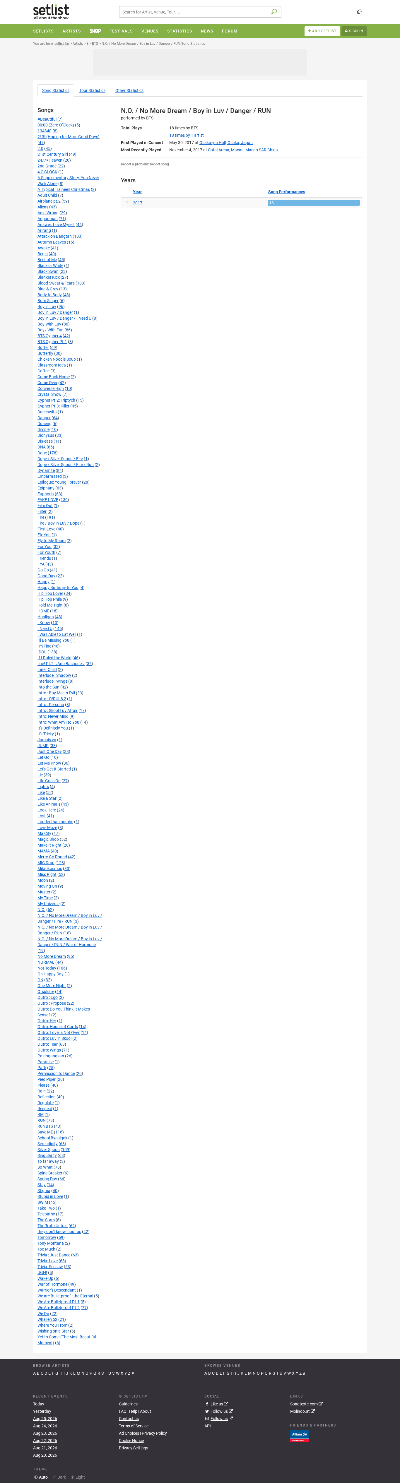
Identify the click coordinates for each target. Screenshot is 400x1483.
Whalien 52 (47, 1319)
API (207, 1426)
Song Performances (286, 191)
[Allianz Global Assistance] (299, 1435)
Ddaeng (44, 423)
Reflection (46, 1097)
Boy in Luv (46, 306)
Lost (41, 816)
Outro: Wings (49, 1050)
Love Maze (47, 827)
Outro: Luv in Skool (54, 1038)
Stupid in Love (50, 1196)
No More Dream (51, 956)
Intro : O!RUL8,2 (51, 698)
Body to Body (49, 294)
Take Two (46, 1208)
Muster (43, 892)
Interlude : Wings (52, 681)
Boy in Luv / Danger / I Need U (64, 318)
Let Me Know (49, 763)
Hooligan (45, 616)
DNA (41, 447)
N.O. (41, 909)
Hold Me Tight (50, 605)
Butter (43, 347)
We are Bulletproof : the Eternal (65, 1296)
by (186, 135)
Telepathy (46, 1214)
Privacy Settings (133, 1448)
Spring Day (47, 1179)
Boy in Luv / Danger (55, 312)
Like (41, 792)
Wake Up (45, 1278)
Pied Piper (46, 1079)
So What (45, 1167)
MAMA (43, 851)
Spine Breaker (49, 1173)
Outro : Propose (51, 1003)
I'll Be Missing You (53, 640)
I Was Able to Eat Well (56, 634)
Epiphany (45, 488)
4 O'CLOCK (47, 171)
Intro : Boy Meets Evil (56, 693)
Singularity (47, 1155)
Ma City (44, 833)
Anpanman (47, 218)
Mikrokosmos (49, 868)
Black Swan (48, 271)
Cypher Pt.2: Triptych (56, 400)
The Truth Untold (52, 1225)
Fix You (44, 534)
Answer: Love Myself (56, 224)
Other (129, 90)
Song (55, 90)
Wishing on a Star (53, 1331)
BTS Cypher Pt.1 (52, 341)
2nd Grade (47, 166)
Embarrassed (49, 476)
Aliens (42, 207)
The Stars (46, 1219)
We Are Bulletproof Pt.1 (58, 1301)
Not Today (46, 968)
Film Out (45, 505)
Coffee (43, 371)
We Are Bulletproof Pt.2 (58, 1307)
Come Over (47, 382)
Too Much (46, 1249)
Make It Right (49, 845)
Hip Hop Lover (50, 593)
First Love (46, 529)
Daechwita (47, 412)
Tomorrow (46, 1237)
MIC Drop (45, 862)
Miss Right (47, 874)
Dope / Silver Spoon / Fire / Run (65, 464)
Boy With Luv (49, 324)
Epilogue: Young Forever (59, 482)
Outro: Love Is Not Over (58, 1032)
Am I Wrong (48, 212)
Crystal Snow (49, 394)
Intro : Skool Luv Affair (57, 710)
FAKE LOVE (47, 499)
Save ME (45, 1132)
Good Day (46, 575)
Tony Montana (50, 1243)
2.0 (40, 148)
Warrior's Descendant (56, 1290)
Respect (44, 1108)
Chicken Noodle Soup (56, 359)
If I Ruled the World (54, 657)
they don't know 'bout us (59, 1231)
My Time (45, 897)
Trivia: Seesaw (50, 1266)
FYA (41, 564)
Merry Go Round (52, 856)
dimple (43, 429)
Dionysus (45, 435)
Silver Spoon (48, 1149)
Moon (42, 880)
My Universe (48, 903)
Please (43, 1085)
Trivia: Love (47, 1260)
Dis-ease (45, 441)
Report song (159, 164)
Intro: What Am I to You (58, 722)
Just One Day (49, 751)
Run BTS (45, 1126)
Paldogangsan (50, 1056)
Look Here (46, 810)
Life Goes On (49, 780)
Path (41, 1067)
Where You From (52, 1325)
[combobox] (200, 12)
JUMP (43, 745)
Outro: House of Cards (57, 1026)
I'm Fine (44, 646)
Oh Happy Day (50, 974)
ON (40, 979)
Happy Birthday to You (57, 587)
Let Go (43, 757)
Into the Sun (48, 687)
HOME (43, 611)
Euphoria (45, 494)
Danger (44, 417)
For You (44, 546)
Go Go (43, 570)
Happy (43, 581)
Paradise (45, 1061)
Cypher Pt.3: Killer (53, 406)
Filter (42, 511)
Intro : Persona (50, 704)
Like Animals (48, 804)
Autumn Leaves (51, 242)
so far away (48, 1161)
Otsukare (45, 991)
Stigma (43, 1190)
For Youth (46, 552)
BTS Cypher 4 (49, 335)
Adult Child (47, 195)
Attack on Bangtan (54, 236)
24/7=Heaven (49, 160)
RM (40, 1114)
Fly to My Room (51, 540)
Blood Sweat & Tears (56, 283)
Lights (43, 786)
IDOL (42, 652)
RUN (41, 1120)
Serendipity (47, 1143)
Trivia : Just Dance (53, 1255)
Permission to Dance (56, 1073)
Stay (41, 1184)
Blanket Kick (48, 277)
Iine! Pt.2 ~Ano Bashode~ (61, 663)
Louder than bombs (55, 821)
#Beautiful (47, 119)
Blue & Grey (47, 289)
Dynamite (46, 470)
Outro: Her (46, 1020)
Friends (44, 558)
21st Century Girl (52, 154)
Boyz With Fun (50, 330)
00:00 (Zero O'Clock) (55, 125)
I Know (43, 622)
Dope (42, 453)
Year (137, 191)
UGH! (42, 1272)
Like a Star (47, 798)
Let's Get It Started (54, 769)
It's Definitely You (52, 728)
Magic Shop (48, 839)
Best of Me (47, 259)
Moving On (47, 886)
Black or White (50, 265)
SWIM (42, 1202)
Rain (41, 1091)
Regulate (45, 1102)
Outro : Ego (47, 997)
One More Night (51, 985)
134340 (44, 131)
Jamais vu (46, 739)
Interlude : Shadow (54, 675)
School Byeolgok (52, 1138)
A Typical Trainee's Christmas (63, 189)
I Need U (44, 628)
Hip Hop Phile (49, 599)
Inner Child (47, 669)
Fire (40, 517)
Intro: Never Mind (53, 716)
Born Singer (48, 300)
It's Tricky (45, 734)
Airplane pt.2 (49, 201)
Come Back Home (53, 376)
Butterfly (45, 353)
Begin (42, 253)
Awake (43, 248)
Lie (40, 775)
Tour (92, 90)
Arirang (44, 230)
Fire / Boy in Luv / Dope (58, 523)
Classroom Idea (51, 365)
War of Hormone (52, 1284)
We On (43, 1313)
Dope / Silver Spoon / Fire (60, 458)
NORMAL (45, 962)
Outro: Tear (47, 1044)
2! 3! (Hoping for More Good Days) (68, 136)
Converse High (50, 388)
